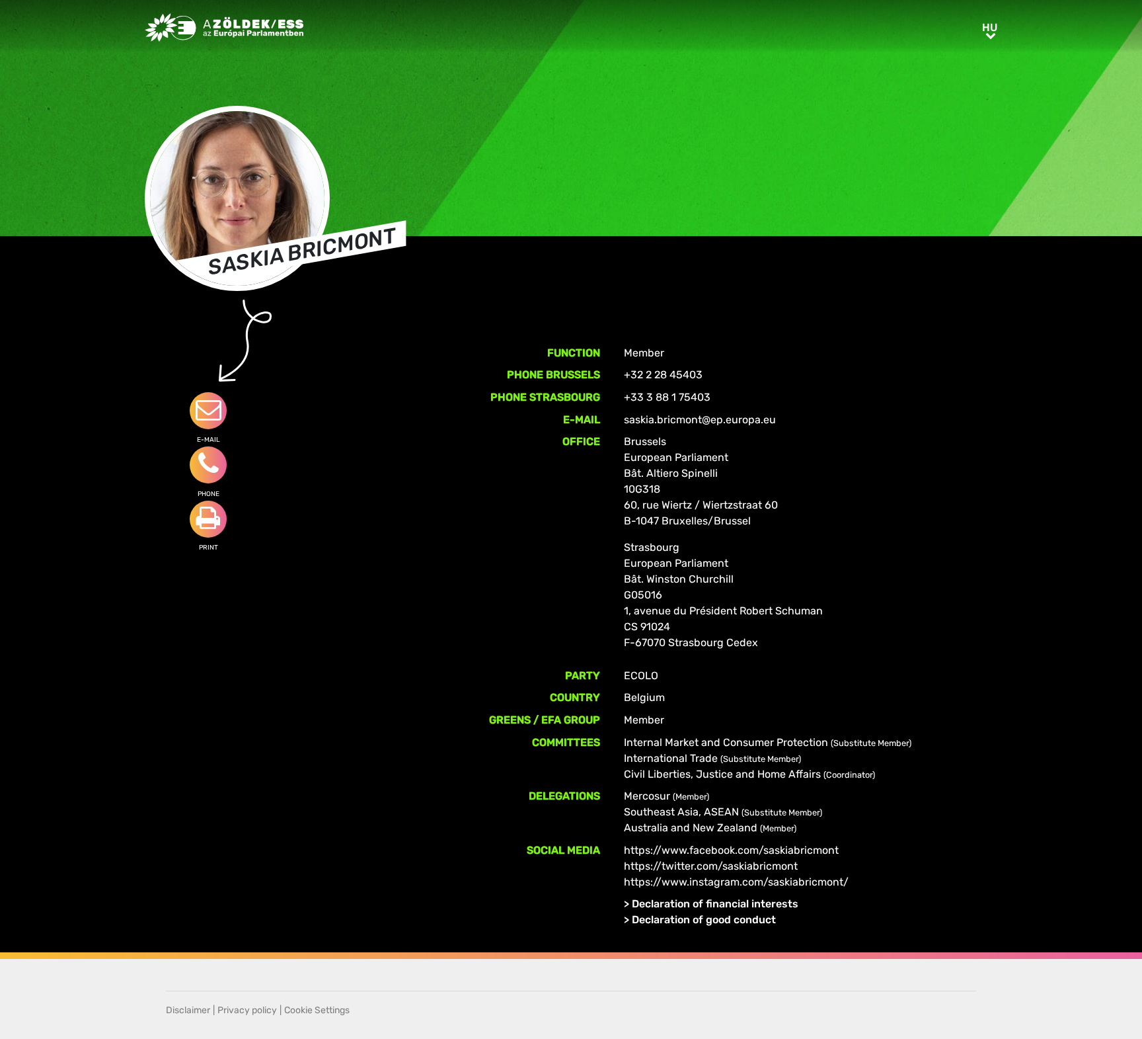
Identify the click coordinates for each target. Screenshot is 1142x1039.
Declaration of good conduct (704, 919)
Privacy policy (247, 1010)
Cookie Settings (317, 1010)
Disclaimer (188, 1010)
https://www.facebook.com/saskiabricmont (731, 850)
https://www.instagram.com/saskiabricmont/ (736, 882)
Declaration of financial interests (715, 903)
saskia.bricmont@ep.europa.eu (700, 419)
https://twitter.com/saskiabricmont (711, 866)
